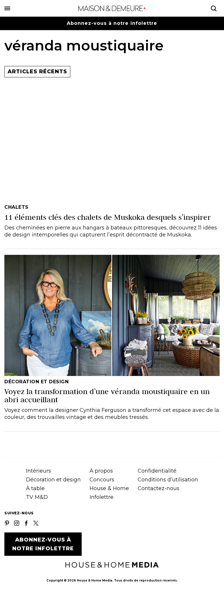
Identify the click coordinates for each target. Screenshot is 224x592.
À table (35, 488)
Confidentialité (157, 471)
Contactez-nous (158, 488)
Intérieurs (38, 471)
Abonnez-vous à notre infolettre (112, 23)
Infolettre (101, 497)
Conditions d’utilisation (168, 479)
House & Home (109, 488)
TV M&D (37, 497)
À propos (101, 471)
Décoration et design (53, 479)
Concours (102, 479)
